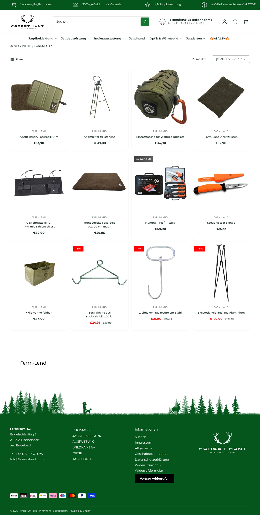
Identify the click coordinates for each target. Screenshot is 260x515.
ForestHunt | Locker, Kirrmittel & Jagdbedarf (43, 510)
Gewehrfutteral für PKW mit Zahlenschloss (39, 224)
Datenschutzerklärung (152, 459)
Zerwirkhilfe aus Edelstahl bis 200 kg (100, 314)
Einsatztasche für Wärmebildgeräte (160, 136)
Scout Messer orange (221, 222)
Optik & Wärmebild (164, 38)
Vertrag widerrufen (154, 478)
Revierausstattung (107, 38)
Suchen (140, 437)
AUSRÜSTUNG (84, 441)
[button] (245, 21)
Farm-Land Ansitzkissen (221, 136)
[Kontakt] (235, 21)
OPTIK (77, 453)
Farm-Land (43, 46)
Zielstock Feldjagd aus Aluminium (221, 312)
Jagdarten (194, 38)
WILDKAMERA (84, 447)
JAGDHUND (82, 459)
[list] (130, 5)
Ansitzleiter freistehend (100, 136)
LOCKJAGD (81, 430)
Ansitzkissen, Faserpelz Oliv (39, 136)
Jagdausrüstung (73, 38)
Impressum (143, 442)
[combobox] (101, 21)
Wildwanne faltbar (39, 312)
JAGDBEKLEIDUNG (87, 436)
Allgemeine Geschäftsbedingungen (152, 451)
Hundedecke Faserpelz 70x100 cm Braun (99, 224)
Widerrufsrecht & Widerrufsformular (149, 467)
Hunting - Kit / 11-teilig (160, 222)
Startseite (22, 46)
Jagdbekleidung (40, 38)
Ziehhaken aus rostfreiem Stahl (160, 312)
